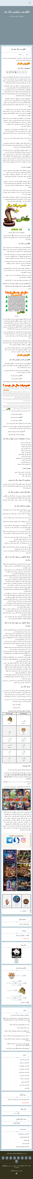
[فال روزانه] (10, 856)
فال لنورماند (26, 766)
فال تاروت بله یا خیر (24, 1085)
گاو (23, 734)
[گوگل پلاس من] (7, 1158)
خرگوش (23, 740)
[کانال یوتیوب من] (3, 1158)
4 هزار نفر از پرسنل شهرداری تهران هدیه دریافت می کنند (16, 1035)
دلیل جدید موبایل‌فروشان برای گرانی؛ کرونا (19, 1024)
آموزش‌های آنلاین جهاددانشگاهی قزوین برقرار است (17, 1048)
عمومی (21, 910)
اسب (9, 723)
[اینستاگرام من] (18, 1158)
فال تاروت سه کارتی (24, 1062)
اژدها (23, 754)
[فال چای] (24, 884)
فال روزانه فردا (25, 1143)
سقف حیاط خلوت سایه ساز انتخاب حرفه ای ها (18, 1099)
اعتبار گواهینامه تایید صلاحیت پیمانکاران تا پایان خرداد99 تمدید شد (17, 1031)
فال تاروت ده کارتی (24, 1078)
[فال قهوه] (24, 870)
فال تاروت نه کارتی (24, 1075)
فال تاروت (27, 1088)
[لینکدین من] (16, 1161)
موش (23, 723)
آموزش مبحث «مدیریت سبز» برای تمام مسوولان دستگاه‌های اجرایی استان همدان (18, 1044)
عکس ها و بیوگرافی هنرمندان (22, 1146)
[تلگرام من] (26, 1158)
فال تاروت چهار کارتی (24, 1066)
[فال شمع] (10, 870)
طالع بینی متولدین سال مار (17, 11)
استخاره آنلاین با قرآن (24, 924)
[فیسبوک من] (22, 1158)
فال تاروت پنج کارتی (24, 1069)
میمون (9, 747)
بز (9, 760)
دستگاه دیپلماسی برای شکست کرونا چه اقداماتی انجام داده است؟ (17, 1039)
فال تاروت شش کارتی (24, 1072)
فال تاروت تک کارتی (24, 1059)
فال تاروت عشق (25, 1081)
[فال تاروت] (24, 856)
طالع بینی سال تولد (25, 1002)
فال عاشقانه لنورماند (24, 1137)
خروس (9, 740)
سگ (23, 747)
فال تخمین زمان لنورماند (23, 1133)
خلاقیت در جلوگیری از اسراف (22, 935)
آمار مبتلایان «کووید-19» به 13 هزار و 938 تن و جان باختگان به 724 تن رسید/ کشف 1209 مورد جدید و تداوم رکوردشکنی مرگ (16, 1020)
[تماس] (14, 1158)
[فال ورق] (10, 884)
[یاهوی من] (30, 1158)
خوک (23, 760)
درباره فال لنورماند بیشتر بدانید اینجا (16, 781)
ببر (9, 754)
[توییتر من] (10, 1158)
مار (9, 734)
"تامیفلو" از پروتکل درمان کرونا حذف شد (20, 1015)
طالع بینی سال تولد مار (18, 49)
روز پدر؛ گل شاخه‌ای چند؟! (23, 1027)
